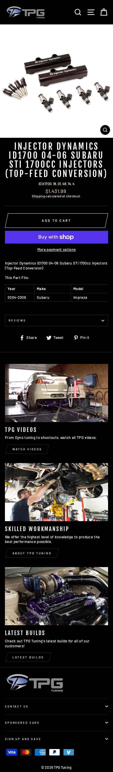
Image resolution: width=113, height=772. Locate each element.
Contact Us (17, 706)
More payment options (56, 249)
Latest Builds (28, 657)
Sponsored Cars (22, 722)
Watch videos (27, 449)
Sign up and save (23, 739)
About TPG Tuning (32, 553)
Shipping (38, 196)
